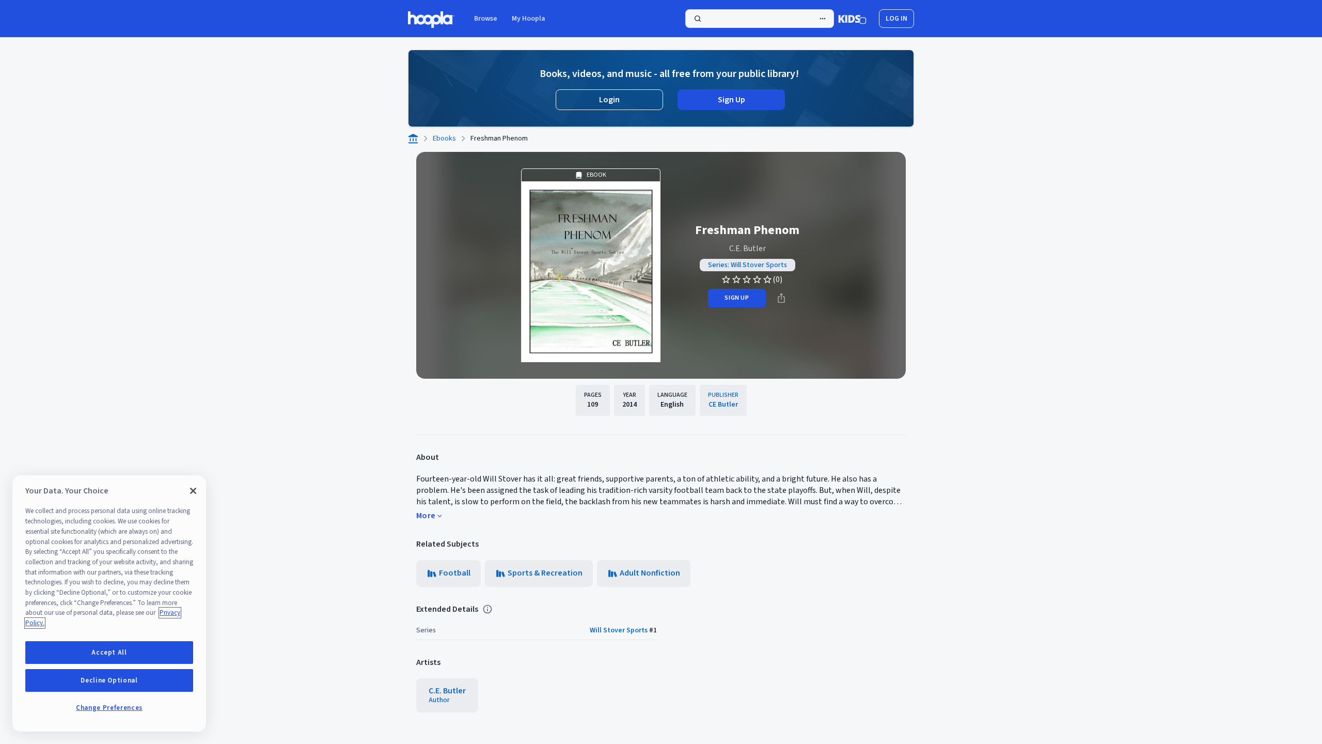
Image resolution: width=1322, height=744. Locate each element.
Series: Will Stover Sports (747, 265)
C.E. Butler (747, 248)
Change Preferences (109, 707)
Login (609, 99)
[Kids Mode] (852, 18)
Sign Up (731, 99)
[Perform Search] (759, 18)
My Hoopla (528, 18)
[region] (109, 603)
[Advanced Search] (822, 18)
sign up (737, 297)
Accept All (109, 652)
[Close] (193, 490)
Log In (896, 18)
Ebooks (444, 138)
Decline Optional (109, 680)
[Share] (781, 298)
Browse (485, 18)
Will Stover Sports (619, 630)
